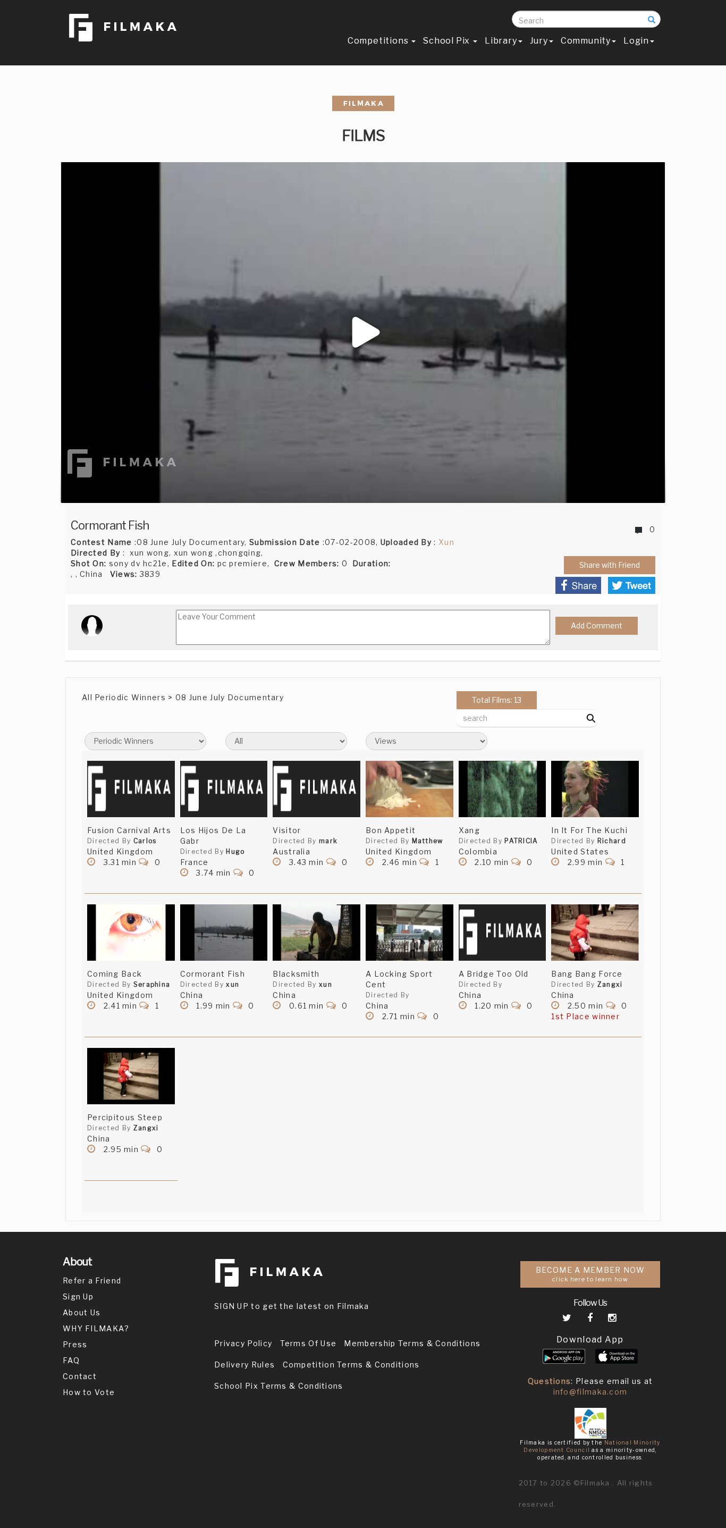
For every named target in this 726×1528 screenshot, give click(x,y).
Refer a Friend (92, 1280)
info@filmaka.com (590, 1391)
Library (501, 41)
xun (232, 984)
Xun (446, 542)
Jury (539, 41)
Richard (611, 841)
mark (328, 841)
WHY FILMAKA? (96, 1328)
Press (75, 1344)
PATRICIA (521, 841)
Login (636, 41)
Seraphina (152, 984)
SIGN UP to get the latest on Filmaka (291, 1306)
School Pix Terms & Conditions (278, 1385)
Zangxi (610, 984)
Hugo (235, 851)
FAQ (71, 1360)
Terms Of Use (308, 1343)
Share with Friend (609, 564)
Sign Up (78, 1296)
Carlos (145, 841)
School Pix (447, 41)
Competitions (379, 41)
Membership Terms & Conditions (412, 1343)
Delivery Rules (244, 1364)
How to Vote (89, 1392)
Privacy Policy (243, 1343)
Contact (80, 1376)
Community (586, 41)
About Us (81, 1312)
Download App (590, 1339)
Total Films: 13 (496, 699)
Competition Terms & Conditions (351, 1364)
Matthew (428, 841)
